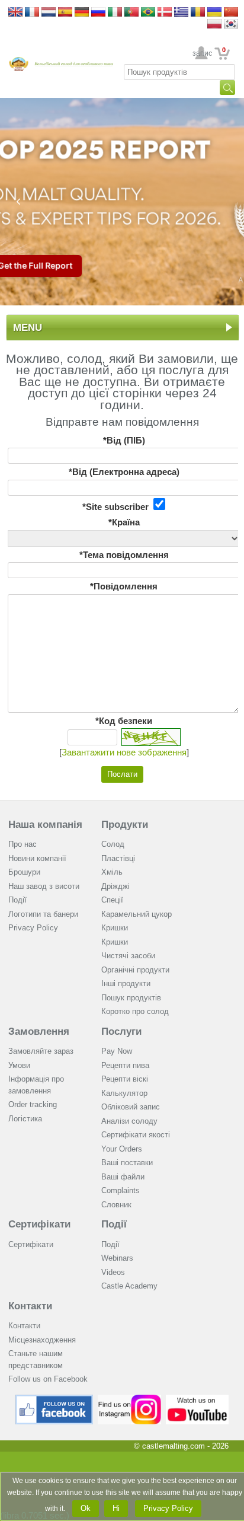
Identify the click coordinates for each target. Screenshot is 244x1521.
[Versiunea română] (198, 13)
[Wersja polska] (214, 25)
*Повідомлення (124, 586)
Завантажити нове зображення (124, 752)
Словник (116, 1204)
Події (17, 899)
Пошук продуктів (131, 997)
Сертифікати (39, 1224)
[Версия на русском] (98, 13)
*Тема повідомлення (124, 555)
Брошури (24, 872)
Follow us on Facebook (48, 1379)
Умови (19, 1065)
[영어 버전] (231, 25)
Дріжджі (115, 886)
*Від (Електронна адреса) (124, 472)
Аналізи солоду (129, 1121)
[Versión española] (65, 13)
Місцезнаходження (42, 1339)
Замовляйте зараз (40, 1051)
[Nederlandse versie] (48, 13)
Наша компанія (45, 824)
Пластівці (118, 858)
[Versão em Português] (131, 13)
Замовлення (38, 1031)
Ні (116, 1508)
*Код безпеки (123, 721)
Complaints (120, 1190)
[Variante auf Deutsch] (82, 13)
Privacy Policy (33, 927)
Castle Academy (129, 1285)
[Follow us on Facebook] (54, 1399)
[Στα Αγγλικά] (181, 13)
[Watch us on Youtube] (197, 1399)
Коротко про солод (135, 1011)
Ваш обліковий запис (201, 53)
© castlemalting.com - (181, 1446)
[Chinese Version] (231, 13)
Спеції (112, 899)
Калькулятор (124, 1093)
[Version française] (32, 13)
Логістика (25, 1118)
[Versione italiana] (115, 13)
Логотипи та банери (43, 914)
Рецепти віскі (124, 1078)
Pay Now (116, 1051)
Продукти (124, 824)
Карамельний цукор (136, 914)
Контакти (30, 1306)
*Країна (124, 522)
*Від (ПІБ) (124, 440)
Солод (112, 844)
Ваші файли (123, 1176)
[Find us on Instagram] (129, 1399)
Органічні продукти (135, 969)
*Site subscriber (117, 507)
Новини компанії (37, 858)
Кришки (114, 927)
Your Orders (121, 1148)
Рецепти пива (125, 1065)
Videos (113, 1272)
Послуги (121, 1031)
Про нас (22, 844)
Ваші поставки (127, 1162)
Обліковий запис (130, 1106)
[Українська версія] (214, 13)
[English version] (15, 13)
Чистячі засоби (128, 955)
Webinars (117, 1258)
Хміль (112, 872)
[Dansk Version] (165, 13)
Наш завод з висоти (43, 886)
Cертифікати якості (135, 1134)
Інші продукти (125, 983)
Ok (85, 1508)
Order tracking (32, 1104)
